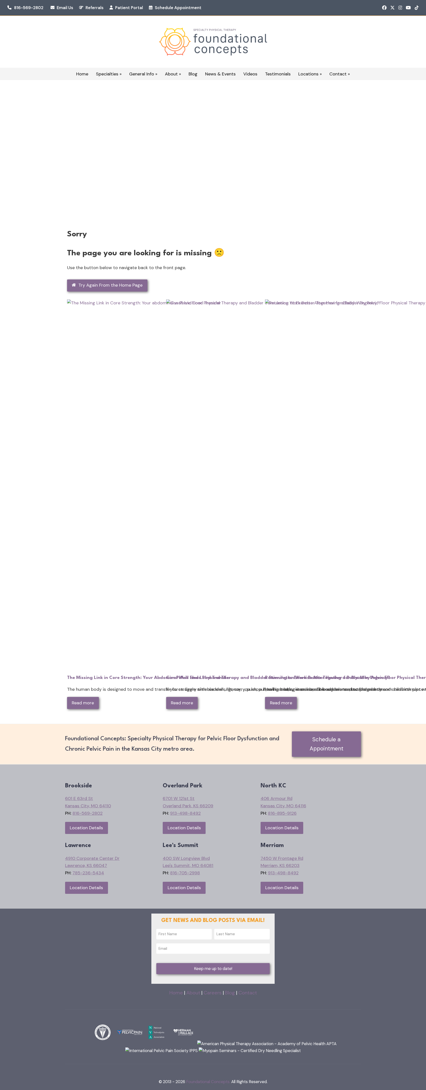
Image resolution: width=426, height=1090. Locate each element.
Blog (230, 992)
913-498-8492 (185, 813)
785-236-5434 (88, 873)
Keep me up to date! (213, 968)
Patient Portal (129, 7)
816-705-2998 (185, 873)
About (193, 992)
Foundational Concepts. (208, 1081)
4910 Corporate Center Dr (92, 858)
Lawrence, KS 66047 (86, 865)
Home (176, 992)
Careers (213, 992)
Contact (247, 992)
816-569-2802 (28, 7)
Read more (83, 703)
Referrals (95, 7)
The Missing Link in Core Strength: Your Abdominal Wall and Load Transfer (149, 677)
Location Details (86, 828)
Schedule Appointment (178, 7)
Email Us (65, 7)
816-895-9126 (282, 813)
